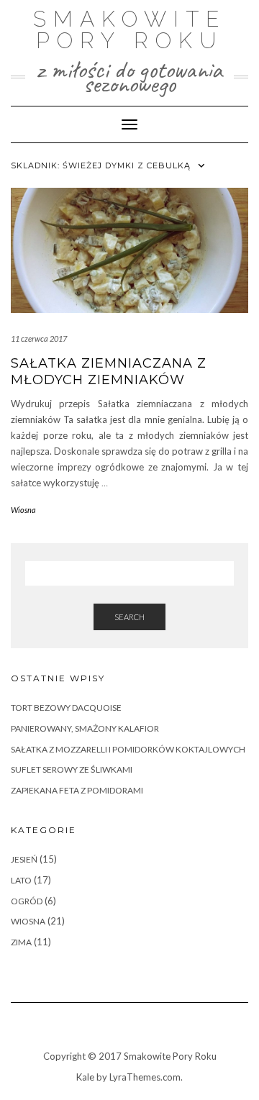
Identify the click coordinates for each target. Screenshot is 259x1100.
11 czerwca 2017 (39, 338)
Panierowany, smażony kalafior (85, 728)
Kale (85, 1077)
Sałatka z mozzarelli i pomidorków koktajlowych (128, 749)
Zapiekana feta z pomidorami (77, 790)
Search (129, 617)
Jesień (24, 859)
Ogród (26, 901)
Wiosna (23, 509)
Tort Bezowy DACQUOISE (66, 707)
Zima (21, 942)
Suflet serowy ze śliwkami (71, 769)
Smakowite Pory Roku (129, 29)
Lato (21, 880)
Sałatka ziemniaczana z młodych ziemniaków (108, 371)
